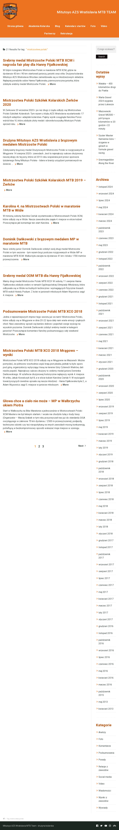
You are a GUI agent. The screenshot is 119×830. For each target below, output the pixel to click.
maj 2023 (103, 245)
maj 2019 (103, 427)
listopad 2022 (106, 258)
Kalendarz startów (75, 26)
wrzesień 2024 (106, 193)
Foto (93, 26)
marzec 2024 (105, 221)
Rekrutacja (66, 33)
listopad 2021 (106, 303)
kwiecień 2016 (106, 677)
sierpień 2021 (106, 327)
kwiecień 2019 (106, 434)
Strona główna (15, 26)
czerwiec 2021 (106, 334)
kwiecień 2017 (106, 598)
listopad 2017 (106, 547)
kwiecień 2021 (106, 348)
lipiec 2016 (104, 657)
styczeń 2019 (106, 454)
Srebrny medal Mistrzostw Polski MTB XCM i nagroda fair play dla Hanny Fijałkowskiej (38, 62)
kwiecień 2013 (106, 708)
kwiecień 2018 (106, 513)
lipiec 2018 (104, 492)
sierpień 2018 (106, 485)
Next (81, 445)
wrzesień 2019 (106, 406)
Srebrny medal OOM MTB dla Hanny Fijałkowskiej (42, 276)
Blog (57, 26)
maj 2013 (103, 701)
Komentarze (105, 746)
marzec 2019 (105, 441)
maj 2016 (103, 671)
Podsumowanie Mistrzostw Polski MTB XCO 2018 (42, 311)
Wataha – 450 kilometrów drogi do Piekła (107, 87)
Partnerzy (49, 33)
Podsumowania (106, 752)
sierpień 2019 (106, 413)
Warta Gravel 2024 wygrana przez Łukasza (106, 101)
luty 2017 (103, 612)
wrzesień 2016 (106, 650)
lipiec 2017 (104, 578)
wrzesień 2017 (106, 564)
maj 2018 (103, 506)
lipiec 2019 (104, 420)
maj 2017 (103, 592)
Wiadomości (105, 790)
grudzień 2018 (106, 461)
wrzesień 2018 (106, 478)
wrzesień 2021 (106, 320)
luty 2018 (103, 526)
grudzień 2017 (106, 540)
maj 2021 (103, 341)
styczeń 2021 (106, 362)
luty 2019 (103, 447)
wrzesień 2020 (106, 386)
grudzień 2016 (106, 626)
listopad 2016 (106, 633)
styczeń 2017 (106, 619)
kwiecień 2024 (106, 214)
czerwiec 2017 (106, 585)
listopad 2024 (106, 186)
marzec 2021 (105, 355)
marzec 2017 (105, 605)
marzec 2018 (105, 520)
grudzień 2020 (106, 368)
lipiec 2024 (104, 200)
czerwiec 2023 (106, 238)
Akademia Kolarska (39, 26)
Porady (102, 759)
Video (104, 26)
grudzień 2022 (106, 252)
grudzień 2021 (106, 296)
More (53, 84)
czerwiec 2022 (106, 289)
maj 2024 (103, 207)
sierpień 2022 (106, 282)
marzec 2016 (105, 684)
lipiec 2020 (104, 399)
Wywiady (103, 807)
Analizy (102, 732)
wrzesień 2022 (106, 276)
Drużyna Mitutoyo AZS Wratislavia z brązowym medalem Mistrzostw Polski (40, 142)
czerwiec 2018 (106, 499)
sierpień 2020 (106, 392)
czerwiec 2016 (106, 664)
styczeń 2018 (106, 533)
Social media (105, 777)
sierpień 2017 (106, 571)
